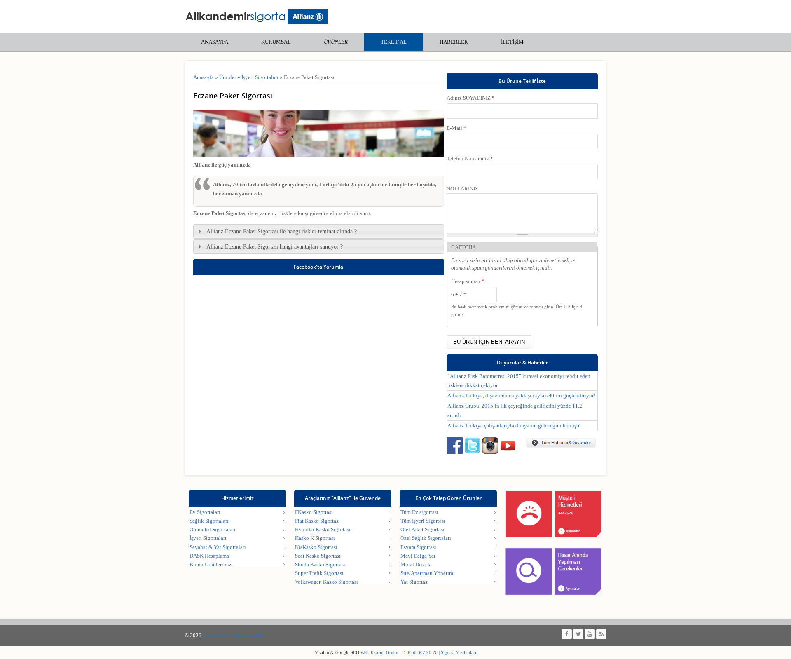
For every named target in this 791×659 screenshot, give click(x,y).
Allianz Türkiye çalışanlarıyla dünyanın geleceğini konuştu (514, 425)
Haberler (454, 42)
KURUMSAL (276, 42)
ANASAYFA (214, 42)
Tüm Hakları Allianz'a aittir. (233, 635)
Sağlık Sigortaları (209, 521)
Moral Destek (415, 564)
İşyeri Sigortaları (259, 77)
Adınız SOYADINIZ (471, 98)
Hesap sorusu (467, 281)
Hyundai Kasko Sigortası (323, 529)
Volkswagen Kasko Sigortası (326, 582)
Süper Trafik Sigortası (319, 573)
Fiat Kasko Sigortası (317, 521)
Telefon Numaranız (470, 158)
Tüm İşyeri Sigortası (422, 521)
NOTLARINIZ (462, 188)
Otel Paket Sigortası (422, 529)
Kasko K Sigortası (315, 538)
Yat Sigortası (414, 582)
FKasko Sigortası (314, 512)
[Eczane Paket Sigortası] (318, 155)
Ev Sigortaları (205, 512)
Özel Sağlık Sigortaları (425, 538)
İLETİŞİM (512, 42)
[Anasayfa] (257, 16)
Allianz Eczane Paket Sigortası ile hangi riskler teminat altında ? (281, 231)
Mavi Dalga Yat (417, 556)
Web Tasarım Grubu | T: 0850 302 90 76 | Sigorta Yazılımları (417, 652)
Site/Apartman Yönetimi (427, 573)
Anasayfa (203, 77)
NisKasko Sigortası (316, 547)
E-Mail (456, 128)
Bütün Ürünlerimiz (211, 564)
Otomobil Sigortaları (213, 529)
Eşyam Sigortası (418, 547)
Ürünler (336, 42)
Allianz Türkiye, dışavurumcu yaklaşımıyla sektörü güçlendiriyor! (521, 395)
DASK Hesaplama (209, 556)
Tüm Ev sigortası (419, 512)
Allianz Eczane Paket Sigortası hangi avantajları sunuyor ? (274, 246)
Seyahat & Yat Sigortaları (218, 547)
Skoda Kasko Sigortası (320, 564)
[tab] (318, 231)
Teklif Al (394, 42)
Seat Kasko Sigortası (318, 556)
